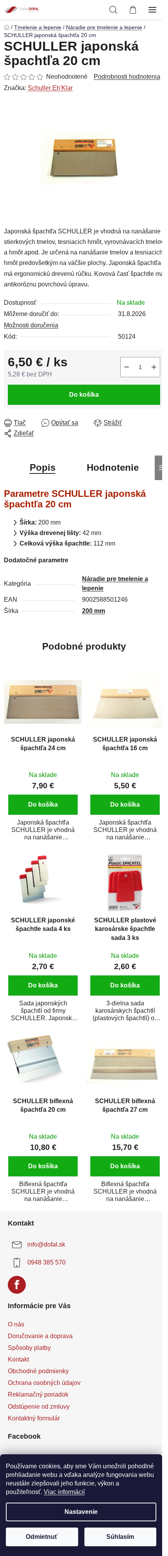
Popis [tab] (42, 467)
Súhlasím (120, 1536)
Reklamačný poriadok (38, 1394)
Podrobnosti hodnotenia (127, 76)
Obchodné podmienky (38, 1371)
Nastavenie (81, 1511)
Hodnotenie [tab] (113, 467)
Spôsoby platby (29, 1347)
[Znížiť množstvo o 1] (126, 367)
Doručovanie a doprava (40, 1336)
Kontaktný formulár (34, 1418)
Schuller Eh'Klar (50, 88)
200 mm (93, 611)
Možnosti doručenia (31, 325)
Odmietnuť (42, 1536)
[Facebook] (17, 1285)
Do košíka (84, 394)
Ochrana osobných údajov (44, 1382)
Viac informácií (64, 1492)
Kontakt (18, 1359)
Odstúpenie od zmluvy (39, 1406)
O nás (16, 1324)
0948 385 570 (46, 1262)
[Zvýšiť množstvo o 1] (154, 367)
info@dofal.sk (46, 1244)
